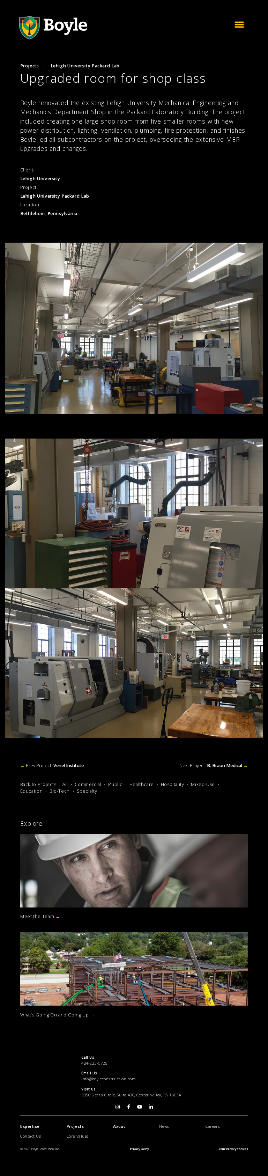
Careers (213, 1126)
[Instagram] (117, 1106)
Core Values (77, 1136)
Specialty (87, 791)
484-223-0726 (94, 1063)
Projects (29, 66)
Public (115, 784)
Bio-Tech (60, 791)
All (65, 784)
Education (31, 791)
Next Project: (213, 766)
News (164, 1126)
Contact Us (30, 1136)
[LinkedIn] (150, 1106)
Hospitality (172, 784)
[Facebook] (128, 1106)
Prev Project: (52, 766)
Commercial (88, 784)
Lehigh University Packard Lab (85, 66)
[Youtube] (139, 1106)
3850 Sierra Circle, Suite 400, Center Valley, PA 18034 (131, 1094)
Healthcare (141, 784)
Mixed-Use (203, 784)
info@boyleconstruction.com (108, 1078)
